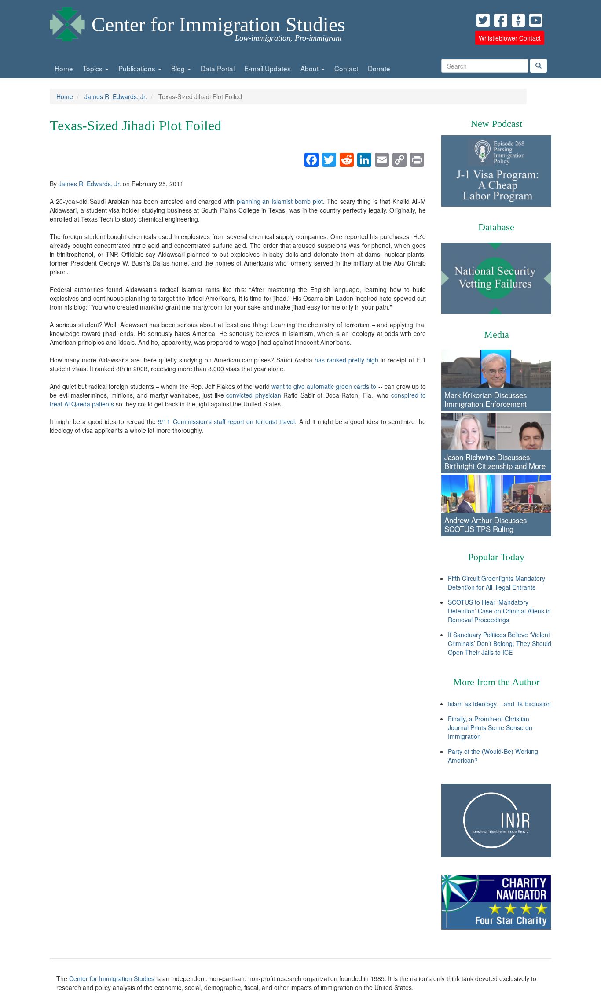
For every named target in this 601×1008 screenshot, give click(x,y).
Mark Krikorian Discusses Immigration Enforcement (485, 399)
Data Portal (218, 68)
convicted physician (253, 395)
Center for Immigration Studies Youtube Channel (535, 20)
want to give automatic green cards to (324, 386)
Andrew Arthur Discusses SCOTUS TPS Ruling (485, 524)
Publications (137, 68)
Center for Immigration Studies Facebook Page (500, 20)
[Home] (67, 22)
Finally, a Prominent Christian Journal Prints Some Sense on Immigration (490, 727)
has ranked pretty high (346, 359)
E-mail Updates (267, 68)
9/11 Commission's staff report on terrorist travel (226, 421)
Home (64, 68)
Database (496, 227)
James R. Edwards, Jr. (115, 96)
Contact (346, 68)
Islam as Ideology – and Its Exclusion (499, 703)
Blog (179, 68)
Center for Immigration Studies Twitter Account (483, 20)
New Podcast (496, 123)
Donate (379, 68)
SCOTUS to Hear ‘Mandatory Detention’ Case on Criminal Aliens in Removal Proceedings (499, 611)
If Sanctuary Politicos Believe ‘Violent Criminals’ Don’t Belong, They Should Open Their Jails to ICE (499, 643)
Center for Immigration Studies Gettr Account (518, 20)
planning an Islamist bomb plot (280, 201)
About (310, 68)
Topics (93, 68)
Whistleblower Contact (510, 37)
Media (496, 334)
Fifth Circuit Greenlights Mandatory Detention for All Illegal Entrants (496, 582)
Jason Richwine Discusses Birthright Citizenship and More (495, 461)
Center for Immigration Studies (218, 24)
